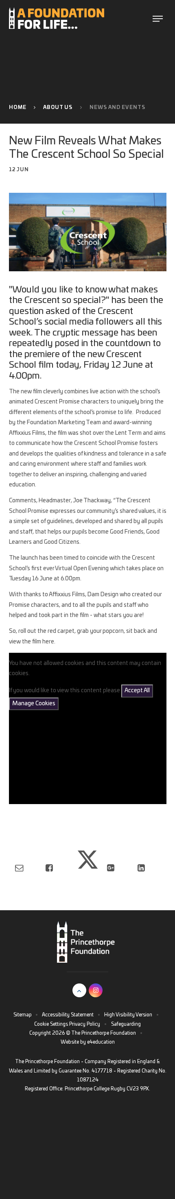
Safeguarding (126, 1024)
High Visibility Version (128, 1014)
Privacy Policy (84, 1024)
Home (18, 107)
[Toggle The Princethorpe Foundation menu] (157, 18)
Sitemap (22, 1014)
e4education (101, 1042)
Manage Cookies (33, 703)
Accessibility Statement (68, 1014)
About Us (58, 107)
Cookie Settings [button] (51, 1024)
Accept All (137, 690)
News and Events (118, 107)
